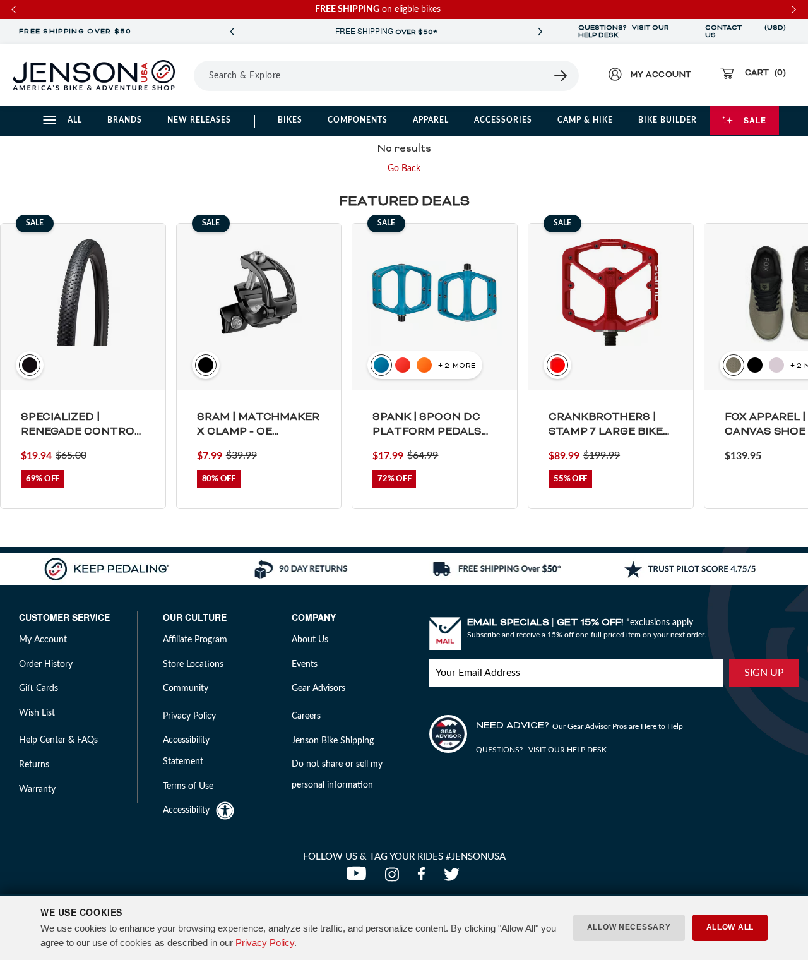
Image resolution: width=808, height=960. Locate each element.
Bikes (290, 120)
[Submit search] (561, 75)
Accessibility (186, 810)
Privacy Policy (264, 942)
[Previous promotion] (232, 32)
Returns (34, 764)
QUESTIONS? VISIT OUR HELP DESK (623, 31)
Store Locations (193, 664)
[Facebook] (424, 877)
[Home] (94, 75)
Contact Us (723, 31)
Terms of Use (188, 786)
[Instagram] (395, 877)
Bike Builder (667, 120)
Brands (124, 120)
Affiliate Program (195, 639)
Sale (755, 120)
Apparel (431, 120)
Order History (46, 664)
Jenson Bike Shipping (333, 740)
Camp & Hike (585, 120)
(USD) (775, 31)
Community (185, 688)
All (75, 120)
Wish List (37, 713)
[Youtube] (359, 877)
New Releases (199, 120)
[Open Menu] (189, 75)
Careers (306, 716)
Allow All (730, 927)
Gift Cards (38, 688)
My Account (43, 639)
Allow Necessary (629, 927)
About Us (310, 639)
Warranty (37, 789)
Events (305, 664)
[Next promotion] (540, 32)
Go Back (404, 168)
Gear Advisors (318, 688)
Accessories (503, 120)
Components (358, 120)
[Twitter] (453, 877)
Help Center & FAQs (58, 740)
